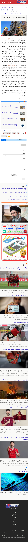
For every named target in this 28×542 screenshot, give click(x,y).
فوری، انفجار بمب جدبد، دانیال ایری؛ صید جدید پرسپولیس (14, 438)
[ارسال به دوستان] (3, 9)
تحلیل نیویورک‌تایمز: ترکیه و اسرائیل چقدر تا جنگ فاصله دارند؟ (14, 189)
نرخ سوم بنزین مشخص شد (21, 322)
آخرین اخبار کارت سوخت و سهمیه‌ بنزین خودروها (15, 349)
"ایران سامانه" (11, 540)
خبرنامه (17, 535)
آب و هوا (5, 530)
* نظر (24, 158)
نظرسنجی (14, 533)
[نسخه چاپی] (2, 9)
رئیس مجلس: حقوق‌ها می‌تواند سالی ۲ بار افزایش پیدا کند (17, 221)
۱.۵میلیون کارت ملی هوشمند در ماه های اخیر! (17, 199)
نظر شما (23, 145)
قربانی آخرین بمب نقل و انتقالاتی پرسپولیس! (16, 407)
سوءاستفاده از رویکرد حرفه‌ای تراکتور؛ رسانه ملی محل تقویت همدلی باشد (14, 193)
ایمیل (24, 153)
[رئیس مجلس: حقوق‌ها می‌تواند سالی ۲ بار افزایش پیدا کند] (14, 214)
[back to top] (23, 501)
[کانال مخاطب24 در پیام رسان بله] (14, 229)
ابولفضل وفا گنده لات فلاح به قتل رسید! (18, 196)
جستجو (24, 535)
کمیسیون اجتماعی (11, 65)
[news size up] (12, 9)
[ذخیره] (5, 9)
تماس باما (14, 530)
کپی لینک (4, 140)
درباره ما (23, 530)
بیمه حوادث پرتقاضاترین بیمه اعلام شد (10, 119)
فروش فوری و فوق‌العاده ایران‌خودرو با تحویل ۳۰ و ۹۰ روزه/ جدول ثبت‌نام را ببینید (14, 472)
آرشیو (3, 535)
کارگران (8, 39)
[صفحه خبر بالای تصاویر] (14, 247)
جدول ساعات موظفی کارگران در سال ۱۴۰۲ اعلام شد (10, 112)
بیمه (11, 39)
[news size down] (7, 9)
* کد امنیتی (22, 169)
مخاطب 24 (23, 39)
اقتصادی (25, 9)
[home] (10, 2)
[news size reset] (10, 9)
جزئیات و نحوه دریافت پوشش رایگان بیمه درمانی (10, 125)
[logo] (20, 2)
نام (24, 148)
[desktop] (8, 3)
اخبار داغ (25, 265)
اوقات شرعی (23, 533)
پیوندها (5, 533)
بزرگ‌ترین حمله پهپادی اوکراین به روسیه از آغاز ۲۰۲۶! (15, 380)
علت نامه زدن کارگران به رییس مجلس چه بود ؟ (10, 106)
